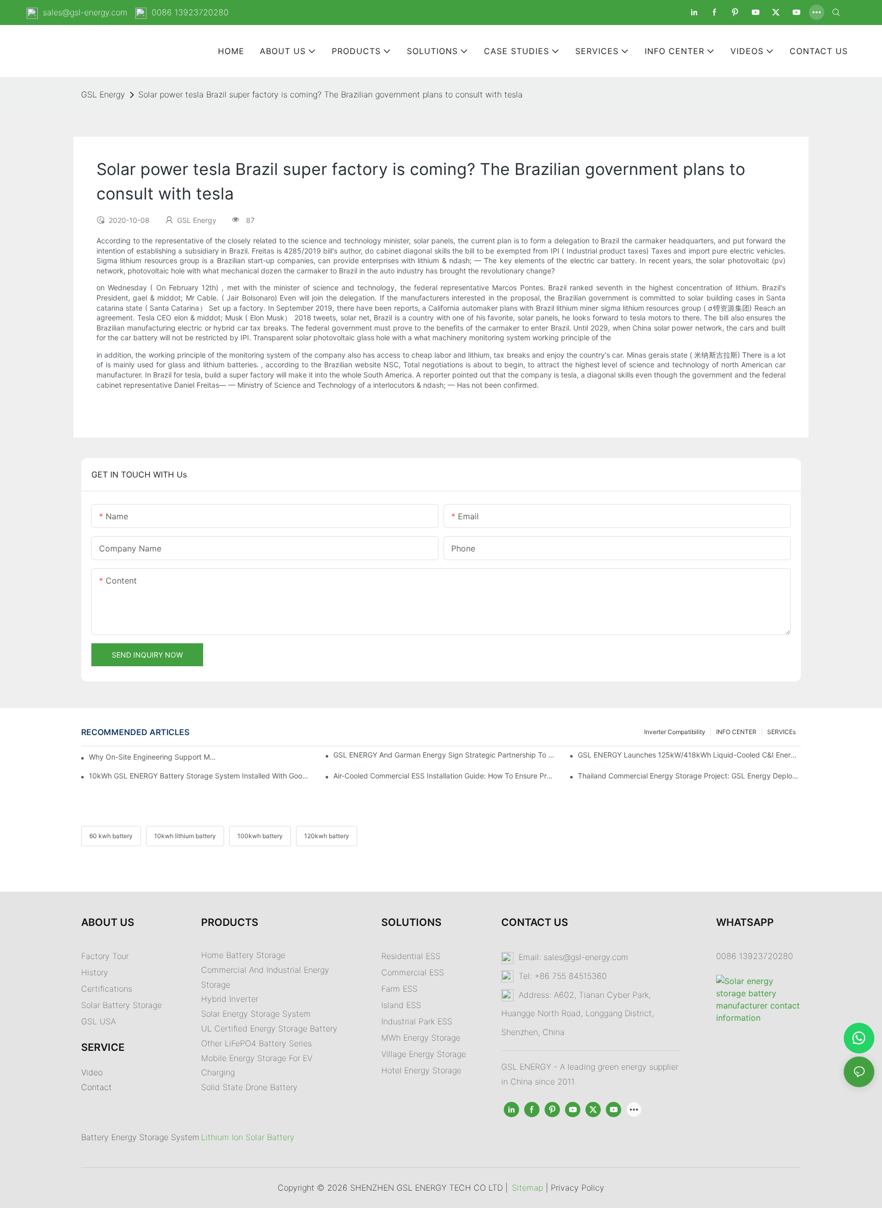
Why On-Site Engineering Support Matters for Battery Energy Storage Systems (153, 756)
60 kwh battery (111, 836)
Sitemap (527, 1187)
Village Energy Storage (423, 1054)
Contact (96, 1087)
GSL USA (99, 1021)
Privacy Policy (577, 1187)
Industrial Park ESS (416, 1021)
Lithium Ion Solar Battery (248, 1137)
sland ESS (402, 1005)
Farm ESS (399, 989)
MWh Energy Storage (420, 1038)
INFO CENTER (736, 732)
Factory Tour (105, 956)
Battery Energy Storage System (140, 1137)
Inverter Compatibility (674, 732)
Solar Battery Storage (121, 1005)
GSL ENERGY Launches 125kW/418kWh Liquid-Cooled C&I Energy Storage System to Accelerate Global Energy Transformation (689, 754)
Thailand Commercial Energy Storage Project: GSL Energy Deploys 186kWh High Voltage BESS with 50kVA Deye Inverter (689, 775)
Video (92, 1072)
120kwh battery (326, 836)
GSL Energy (103, 94)
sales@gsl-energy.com (85, 12)
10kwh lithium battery (185, 836)
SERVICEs (781, 732)
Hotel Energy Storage (421, 1070)
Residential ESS (410, 956)
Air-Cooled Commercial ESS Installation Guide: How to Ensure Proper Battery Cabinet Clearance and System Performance (444, 775)
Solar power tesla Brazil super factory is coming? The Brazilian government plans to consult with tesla (330, 94)
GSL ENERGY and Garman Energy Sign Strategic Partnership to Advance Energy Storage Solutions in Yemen (444, 754)
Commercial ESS (412, 972)
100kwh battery (260, 836)
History (94, 972)
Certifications (106, 989)
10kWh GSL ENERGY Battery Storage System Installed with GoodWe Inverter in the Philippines (200, 775)
